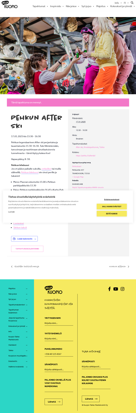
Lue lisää (11, 212)
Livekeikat (18, 223)
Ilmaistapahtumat (91, 147)
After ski (79, 147)
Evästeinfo (12, 361)
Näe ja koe (12, 294)
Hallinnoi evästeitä (16, 367)
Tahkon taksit (20, 227)
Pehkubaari (76, 166)
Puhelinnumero (53, 349)
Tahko (102, 147)
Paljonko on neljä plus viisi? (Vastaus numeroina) (58, 383)
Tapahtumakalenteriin (27, 249)
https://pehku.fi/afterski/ (85, 155)
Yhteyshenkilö (53, 333)
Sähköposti (51, 364)
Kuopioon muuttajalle (17, 356)
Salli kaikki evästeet (111, 206)
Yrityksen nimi (53, 318)
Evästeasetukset (111, 199)
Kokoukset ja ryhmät (16, 326)
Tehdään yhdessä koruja (26, 266)
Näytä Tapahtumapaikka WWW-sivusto (88, 187)
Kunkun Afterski (118, 266)
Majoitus (11, 288)
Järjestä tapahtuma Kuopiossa (16, 319)
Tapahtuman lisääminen (13, 311)
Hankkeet (12, 345)
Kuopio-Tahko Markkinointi (14, 338)
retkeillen (46, 168)
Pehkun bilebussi (30, 172)
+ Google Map (78, 177)
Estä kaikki (111, 213)
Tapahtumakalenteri (16, 305)
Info (117, 2)
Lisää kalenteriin (24, 238)
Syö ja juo (12, 299)
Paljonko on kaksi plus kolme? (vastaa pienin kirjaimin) (95, 380)
